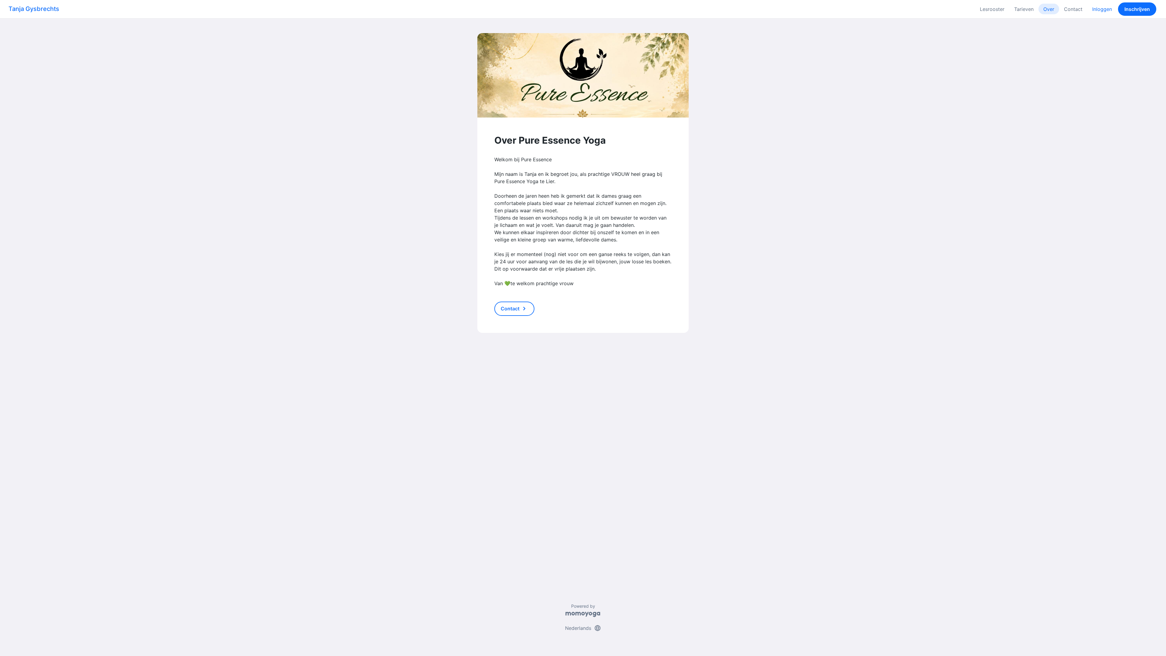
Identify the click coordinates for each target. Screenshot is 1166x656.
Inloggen (1102, 9)
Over (1048, 9)
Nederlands (583, 628)
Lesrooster (992, 9)
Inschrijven (1137, 9)
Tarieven (1024, 9)
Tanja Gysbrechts (34, 8)
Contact (1073, 9)
